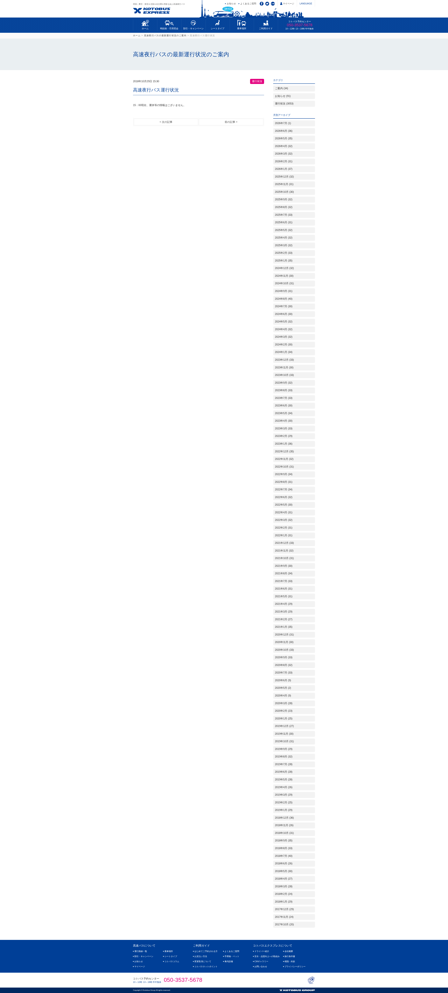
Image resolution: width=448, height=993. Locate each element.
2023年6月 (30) (283, 405)
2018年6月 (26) (283, 863)
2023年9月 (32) (283, 382)
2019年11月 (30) (284, 733)
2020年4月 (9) (283, 695)
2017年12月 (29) (284, 909)
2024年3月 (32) (283, 336)
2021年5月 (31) (283, 596)
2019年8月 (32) (283, 756)
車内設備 (229, 961)
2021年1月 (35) (283, 626)
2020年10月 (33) (284, 649)
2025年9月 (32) (283, 199)
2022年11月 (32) (284, 459)
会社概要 (289, 951)
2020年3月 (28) (283, 703)
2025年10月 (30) (284, 192)
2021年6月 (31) (283, 588)
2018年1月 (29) (283, 901)
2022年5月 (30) (283, 504)
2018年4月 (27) (283, 878)
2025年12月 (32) (284, 176)
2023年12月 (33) (284, 359)
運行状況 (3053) (284, 103)
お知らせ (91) (283, 96)
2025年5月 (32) (283, 230)
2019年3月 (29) (283, 794)
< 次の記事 (166, 122)
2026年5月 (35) (283, 138)
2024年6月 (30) (283, 314)
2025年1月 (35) (283, 260)
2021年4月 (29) (283, 604)
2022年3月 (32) (283, 520)
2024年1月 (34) (283, 352)
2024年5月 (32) (283, 321)
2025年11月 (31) (284, 184)
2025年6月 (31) (283, 222)
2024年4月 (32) (283, 329)
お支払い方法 (200, 956)
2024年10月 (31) (284, 283)
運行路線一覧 (140, 951)
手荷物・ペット (232, 956)
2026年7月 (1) (283, 123)
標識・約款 (290, 961)
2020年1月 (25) (283, 718)
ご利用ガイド (266, 28)
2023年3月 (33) (283, 428)
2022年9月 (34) (283, 474)
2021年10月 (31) (284, 558)
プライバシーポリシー (295, 966)
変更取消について (202, 961)
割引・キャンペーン (193, 28)
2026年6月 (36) (283, 131)
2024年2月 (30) (283, 344)
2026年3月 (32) (283, 153)
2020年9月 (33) (283, 657)
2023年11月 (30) (284, 367)
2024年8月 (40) (283, 298)
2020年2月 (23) (283, 710)
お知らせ (231, 3)
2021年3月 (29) (283, 611)
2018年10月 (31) (284, 833)
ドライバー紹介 (261, 951)
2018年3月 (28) (283, 886)
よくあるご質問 (248, 3)
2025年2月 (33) (283, 252)
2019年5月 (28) (283, 779)
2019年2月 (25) (283, 802)
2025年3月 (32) (283, 245)
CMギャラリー (261, 961)
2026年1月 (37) (283, 169)
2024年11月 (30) (284, 275)
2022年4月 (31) (283, 512)
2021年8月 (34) (283, 573)
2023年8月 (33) (283, 390)
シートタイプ (217, 28)
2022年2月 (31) (283, 527)
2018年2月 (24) (283, 894)
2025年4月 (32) (283, 237)
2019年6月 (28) (283, 771)
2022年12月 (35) (284, 451)
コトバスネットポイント (206, 966)
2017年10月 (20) (284, 924)
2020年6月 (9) (283, 680)
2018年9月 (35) (283, 840)
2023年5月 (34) (283, 413)
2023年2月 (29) (283, 436)
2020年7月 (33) (283, 672)
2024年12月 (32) (284, 268)
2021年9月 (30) (283, 565)
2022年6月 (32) (283, 497)
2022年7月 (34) (283, 489)
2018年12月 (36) (284, 817)
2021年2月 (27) (283, 619)
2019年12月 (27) (284, 726)
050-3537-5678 (299, 25)
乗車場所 (241, 28)
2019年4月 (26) (283, 787)
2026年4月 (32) (283, 146)
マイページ (288, 3)
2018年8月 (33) (283, 848)
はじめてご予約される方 (206, 951)
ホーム (145, 28)
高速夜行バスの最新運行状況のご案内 (165, 35)
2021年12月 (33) (284, 543)
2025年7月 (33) (283, 214)
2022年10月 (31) (284, 466)
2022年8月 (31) (283, 482)
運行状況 (257, 81)
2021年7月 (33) (283, 581)
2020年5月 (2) (283, 687)
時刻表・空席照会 (169, 28)
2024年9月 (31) (283, 291)
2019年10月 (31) (284, 741)
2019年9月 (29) (283, 749)
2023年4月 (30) (283, 420)
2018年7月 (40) (283, 856)
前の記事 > (231, 122)
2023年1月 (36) (283, 443)
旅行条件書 (290, 956)
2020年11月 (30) (284, 642)
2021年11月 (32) (284, 550)
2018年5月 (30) (283, 871)
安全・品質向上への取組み (267, 956)
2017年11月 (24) (284, 917)
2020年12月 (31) (284, 634)
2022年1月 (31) (283, 535)
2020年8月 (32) (283, 665)
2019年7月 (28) (283, 764)
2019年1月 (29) (283, 810)
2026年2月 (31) (283, 161)
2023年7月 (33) (283, 398)
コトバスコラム (171, 961)
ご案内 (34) (281, 88)
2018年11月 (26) (284, 825)
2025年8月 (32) (283, 207)
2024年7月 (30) (283, 306)
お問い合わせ (260, 966)
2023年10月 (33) (284, 375)
